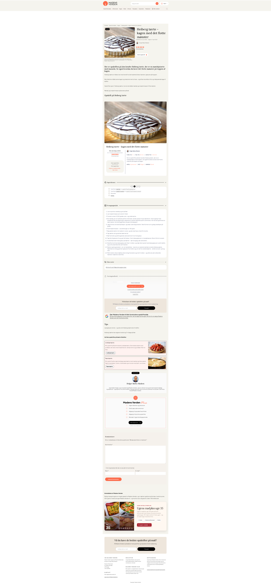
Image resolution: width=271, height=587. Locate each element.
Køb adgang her (134, 422)
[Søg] (166, 9)
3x (139, 186)
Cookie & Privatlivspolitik (160, 569)
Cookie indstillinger (151, 569)
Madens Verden (110, 3)
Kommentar (109, 444)
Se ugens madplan (144, 525)
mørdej (118, 189)
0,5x (132, 186)
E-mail (138, 471)
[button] (137, 47)
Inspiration (141, 8)
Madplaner (147, 8)
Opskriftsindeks (107, 8)
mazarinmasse (120, 191)
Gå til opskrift (141, 54)
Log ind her (135, 294)
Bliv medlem (157, 8)
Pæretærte (109, 366)
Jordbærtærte (110, 353)
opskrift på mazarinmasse (133, 191)
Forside (106, 25)
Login (164, 3)
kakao (112, 195)
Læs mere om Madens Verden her (111, 577)
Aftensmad (115, 8)
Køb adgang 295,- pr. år (134, 286)
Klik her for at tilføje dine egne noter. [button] (116, 267)
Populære (135, 8)
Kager (120, 8)
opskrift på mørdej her (128, 189)
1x (134, 186)
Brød (125, 8)
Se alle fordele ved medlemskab (135, 289)
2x (136, 186)
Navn (107, 471)
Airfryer (129, 8)
